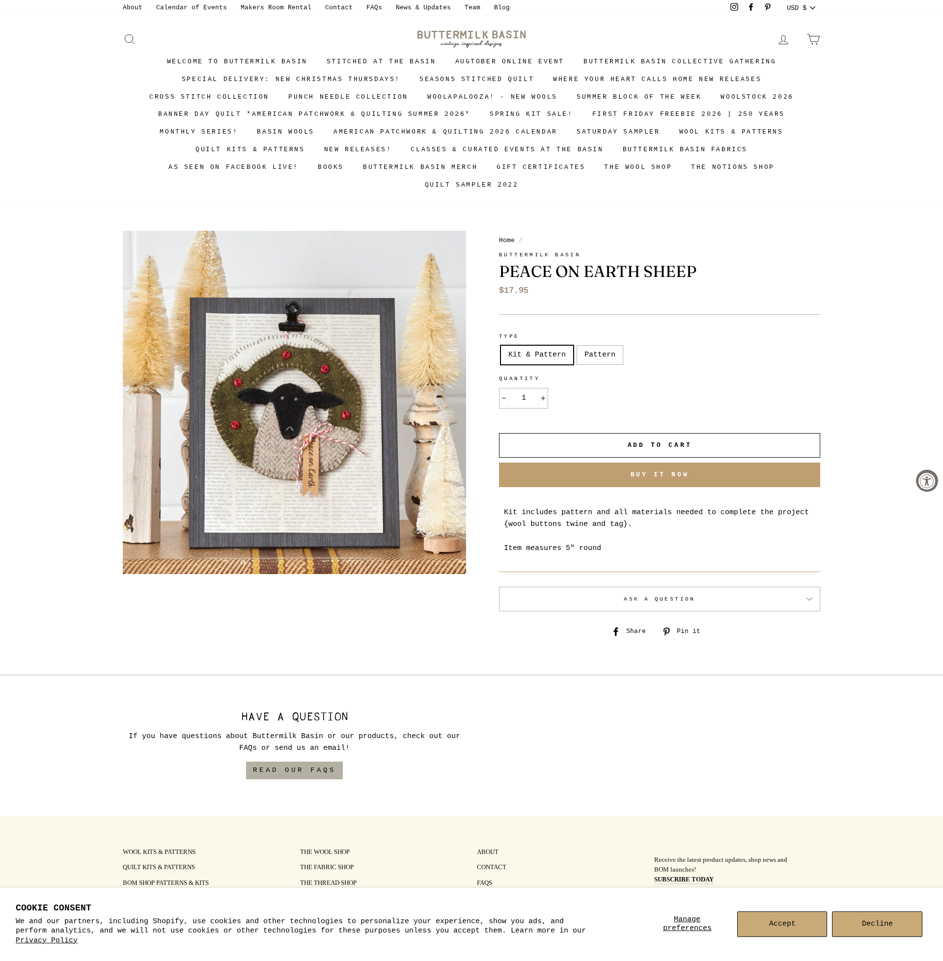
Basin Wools (285, 132)
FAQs (374, 7)
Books (331, 167)
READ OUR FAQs (294, 770)
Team (472, 7)
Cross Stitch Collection (209, 97)
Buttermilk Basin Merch (420, 167)
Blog (502, 7)
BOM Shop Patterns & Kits (166, 883)
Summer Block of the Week (639, 97)
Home (507, 240)
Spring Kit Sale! (531, 114)
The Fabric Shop (327, 867)
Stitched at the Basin (381, 61)
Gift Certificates (541, 167)
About (132, 7)
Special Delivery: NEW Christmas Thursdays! (291, 79)
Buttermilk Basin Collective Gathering (679, 61)
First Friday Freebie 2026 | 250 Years (688, 114)
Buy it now (660, 474)
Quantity (519, 379)
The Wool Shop (638, 167)
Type (509, 336)
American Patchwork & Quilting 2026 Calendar (445, 132)
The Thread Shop (328, 883)
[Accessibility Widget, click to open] (927, 480)
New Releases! (358, 149)
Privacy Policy (47, 940)
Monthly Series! (199, 132)
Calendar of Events (191, 7)
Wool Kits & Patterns (731, 132)
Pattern (599, 355)
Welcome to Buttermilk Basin (237, 61)
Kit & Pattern (537, 355)
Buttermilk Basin (540, 255)
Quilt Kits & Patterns (250, 149)
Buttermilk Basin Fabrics (685, 149)
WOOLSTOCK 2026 (757, 97)
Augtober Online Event (510, 61)
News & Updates (423, 7)
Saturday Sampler (618, 132)
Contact (339, 7)
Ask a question (659, 599)
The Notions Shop (733, 167)
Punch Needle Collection (348, 97)
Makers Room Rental (276, 7)
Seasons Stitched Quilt (476, 79)
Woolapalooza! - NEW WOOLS (492, 97)
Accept (782, 924)
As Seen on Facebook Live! (233, 167)
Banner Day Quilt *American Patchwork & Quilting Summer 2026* (314, 114)
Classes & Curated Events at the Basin (507, 149)
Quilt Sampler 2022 (472, 185)
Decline (877, 924)
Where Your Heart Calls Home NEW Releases (657, 79)
